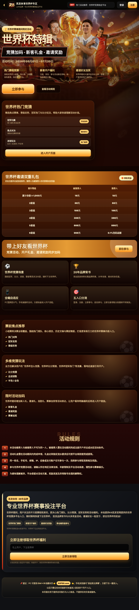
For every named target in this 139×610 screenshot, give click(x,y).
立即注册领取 (69, 556)
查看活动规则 (48, 89)
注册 (132, 5)
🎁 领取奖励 (126, 178)
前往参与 (124, 248)
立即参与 (18, 89)
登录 (122, 5)
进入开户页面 (48, 153)
